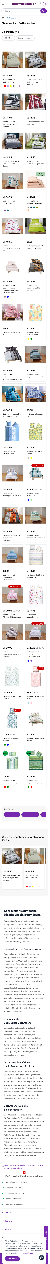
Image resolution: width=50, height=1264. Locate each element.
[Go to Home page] (24, 4)
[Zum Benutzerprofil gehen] (40, 3)
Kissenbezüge (12, 814)
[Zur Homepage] (3, 18)
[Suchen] (43, 10)
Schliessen (12, 1259)
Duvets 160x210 (30, 814)
